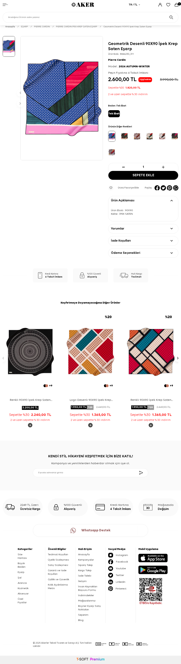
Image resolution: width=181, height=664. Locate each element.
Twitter (120, 575)
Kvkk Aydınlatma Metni (58, 586)
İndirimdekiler (86, 595)
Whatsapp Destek (95, 530)
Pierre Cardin (117, 60)
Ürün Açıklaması (122, 200)
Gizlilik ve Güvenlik (58, 579)
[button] (20, 93)
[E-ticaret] (90, 659)
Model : (129, 66)
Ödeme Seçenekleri (125, 253)
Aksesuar (23, 593)
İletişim (82, 581)
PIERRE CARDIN (42, 27)
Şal (19, 577)
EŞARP (24, 27)
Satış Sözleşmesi (58, 565)
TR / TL (133, 4)
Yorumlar (117, 228)
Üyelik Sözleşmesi (58, 559)
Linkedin (120, 582)
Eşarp (21, 572)
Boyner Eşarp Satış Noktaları (89, 608)
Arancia (22, 583)
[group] (62, 98)
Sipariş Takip (85, 565)
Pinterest (121, 588)
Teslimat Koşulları (58, 554)
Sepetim (83, 615)
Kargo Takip (85, 570)
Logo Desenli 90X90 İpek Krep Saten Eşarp (90, 400)
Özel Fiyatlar (22, 601)
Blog (80, 620)
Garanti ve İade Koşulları (57, 572)
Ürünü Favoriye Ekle (128, 188)
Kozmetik (23, 588)
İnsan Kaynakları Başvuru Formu (87, 588)
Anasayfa (10, 27)
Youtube (121, 568)
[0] (176, 5)
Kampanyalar (86, 559)
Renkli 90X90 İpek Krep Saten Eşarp (30, 401)
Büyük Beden (21, 565)
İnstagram (122, 555)
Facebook (122, 561)
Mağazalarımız (86, 600)
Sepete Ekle (143, 175)
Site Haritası (22, 556)
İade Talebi (84, 575)
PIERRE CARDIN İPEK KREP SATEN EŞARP (76, 27)
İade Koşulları (121, 240)
